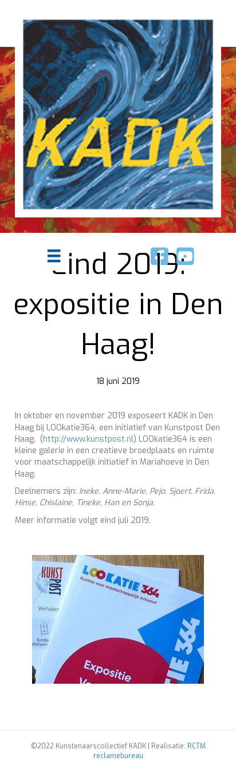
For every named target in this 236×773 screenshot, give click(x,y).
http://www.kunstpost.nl (88, 439)
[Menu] (54, 255)
